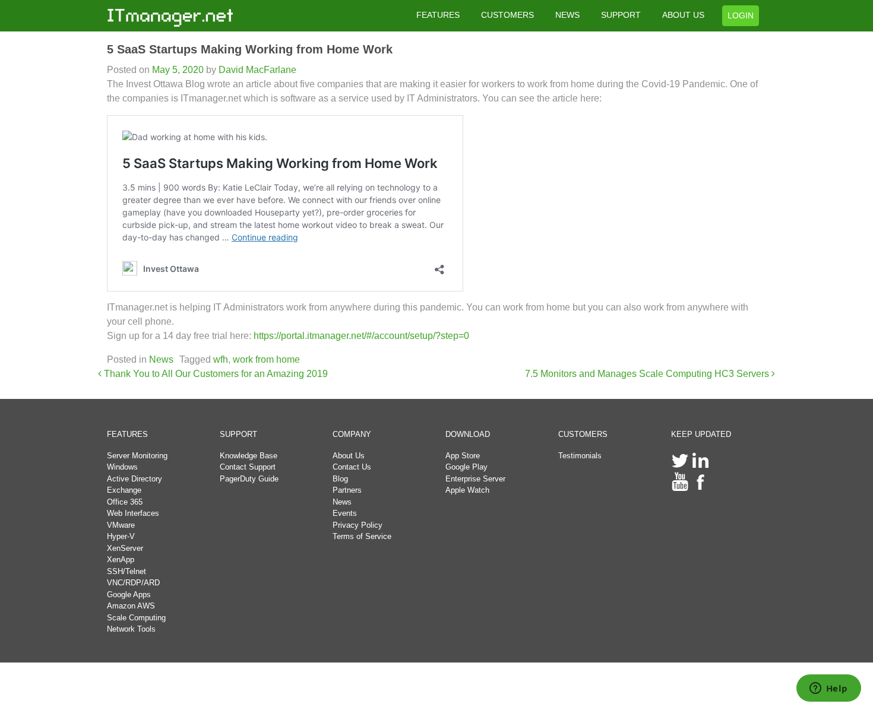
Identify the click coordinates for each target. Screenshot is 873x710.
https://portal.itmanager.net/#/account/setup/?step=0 (361, 336)
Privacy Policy (357, 525)
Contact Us (352, 466)
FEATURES (438, 15)
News (161, 359)
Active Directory (134, 478)
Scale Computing (136, 617)
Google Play (466, 466)
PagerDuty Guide (249, 478)
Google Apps (129, 594)
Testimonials (580, 455)
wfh (220, 359)
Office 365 (125, 501)
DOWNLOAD (467, 434)
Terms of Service (362, 536)
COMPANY (352, 434)
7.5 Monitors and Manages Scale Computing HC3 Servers (648, 374)
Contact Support (248, 466)
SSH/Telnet (126, 571)
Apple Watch (467, 490)
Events (345, 513)
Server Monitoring (137, 455)
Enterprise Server (475, 478)
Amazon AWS (131, 605)
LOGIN (741, 15)
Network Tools (131, 629)
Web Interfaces (133, 513)
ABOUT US (683, 15)
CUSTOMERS (507, 15)
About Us (349, 455)
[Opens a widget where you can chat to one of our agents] (828, 689)
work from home (266, 359)
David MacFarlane (256, 70)
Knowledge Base (248, 455)
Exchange (124, 490)
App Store (462, 455)
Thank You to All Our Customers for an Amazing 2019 (215, 374)
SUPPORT (621, 15)
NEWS (567, 15)
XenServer (125, 548)
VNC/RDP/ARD (133, 582)
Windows (122, 466)
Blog (340, 478)
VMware (121, 525)
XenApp (120, 559)
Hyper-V (121, 536)
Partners (347, 490)
